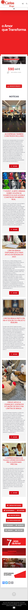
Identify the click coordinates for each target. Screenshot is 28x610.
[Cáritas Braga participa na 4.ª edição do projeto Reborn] (14, 308)
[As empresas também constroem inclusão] (14, 116)
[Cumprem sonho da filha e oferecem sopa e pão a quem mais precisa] (14, 449)
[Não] (26, 605)
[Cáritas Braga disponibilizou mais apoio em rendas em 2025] (14, 242)
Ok (14, 607)
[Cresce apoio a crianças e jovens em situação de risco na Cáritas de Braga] (14, 380)
